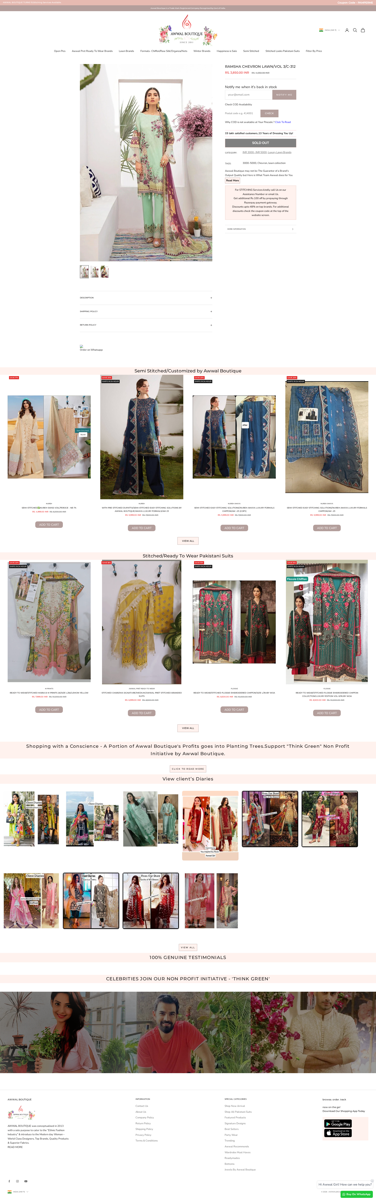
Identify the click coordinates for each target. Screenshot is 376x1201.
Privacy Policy (143, 1135)
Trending (230, 1140)
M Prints (49, 689)
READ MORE (15, 1147)
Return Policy (143, 1123)
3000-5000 (249, 163)
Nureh (49, 504)
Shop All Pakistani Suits (238, 1112)
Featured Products (235, 1117)
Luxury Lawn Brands (279, 152)
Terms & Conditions (147, 1140)
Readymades (232, 1158)
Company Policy (145, 1117)
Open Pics (59, 51)
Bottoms (229, 1164)
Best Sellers (232, 1129)
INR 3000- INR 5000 (255, 152)
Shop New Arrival (235, 1106)
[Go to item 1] (84, 271)
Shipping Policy (144, 1129)
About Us (141, 1112)
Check (269, 113)
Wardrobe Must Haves (237, 1152)
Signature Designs (235, 1123)
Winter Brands (201, 51)
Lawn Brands (126, 51)
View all (188, 540)
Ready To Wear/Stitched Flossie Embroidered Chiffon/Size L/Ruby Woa (234, 693)
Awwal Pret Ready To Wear (142, 689)
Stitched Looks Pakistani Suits (283, 51)
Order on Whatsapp (91, 350)
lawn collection (277, 163)
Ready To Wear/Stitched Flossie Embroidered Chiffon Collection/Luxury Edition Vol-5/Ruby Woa (327, 694)
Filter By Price (314, 51)
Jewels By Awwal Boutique (240, 1169)
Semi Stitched (251, 51)
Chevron (262, 163)
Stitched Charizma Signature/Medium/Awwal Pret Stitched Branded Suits (142, 694)
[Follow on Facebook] (9, 1181)
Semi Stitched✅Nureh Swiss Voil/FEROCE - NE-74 (49, 508)
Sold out (260, 143)
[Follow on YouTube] (25, 1181)
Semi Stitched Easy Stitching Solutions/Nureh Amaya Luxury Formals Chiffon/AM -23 (327, 509)
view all (188, 947)
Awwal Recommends (237, 1146)
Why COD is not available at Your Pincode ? (258, 122)
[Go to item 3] (104, 271)
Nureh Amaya (234, 504)
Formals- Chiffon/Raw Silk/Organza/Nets (163, 51)
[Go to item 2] (94, 271)
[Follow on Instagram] (17, 1181)
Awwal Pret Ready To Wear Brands (92, 51)
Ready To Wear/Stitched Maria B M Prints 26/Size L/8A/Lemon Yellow (49, 693)
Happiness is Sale (227, 51)
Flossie (234, 689)
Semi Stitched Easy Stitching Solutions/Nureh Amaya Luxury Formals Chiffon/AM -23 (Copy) (234, 509)
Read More (232, 180)
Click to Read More (188, 769)
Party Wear (231, 1135)
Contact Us (142, 1106)
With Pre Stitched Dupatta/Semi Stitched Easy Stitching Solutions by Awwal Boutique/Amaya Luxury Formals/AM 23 (142, 509)
